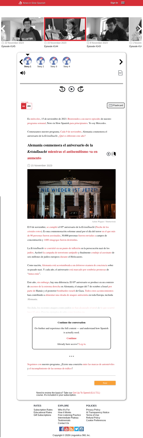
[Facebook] (61, 429)
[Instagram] (81, 429)
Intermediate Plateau (68, 418)
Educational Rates (43, 412)
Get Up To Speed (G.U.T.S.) (86, 393)
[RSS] (71, 429)
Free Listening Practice (69, 415)
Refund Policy (93, 418)
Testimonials (64, 420)
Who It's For (64, 410)
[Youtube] (66, 429)
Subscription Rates (43, 410)
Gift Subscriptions (42, 415)
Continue (72, 338)
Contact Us (63, 423)
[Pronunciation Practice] (114, 154)
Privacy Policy (93, 410)
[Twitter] (76, 429)
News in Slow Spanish (24, 3)
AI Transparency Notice (97, 412)
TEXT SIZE (24, 102)
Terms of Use (92, 415)
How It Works (64, 412)
